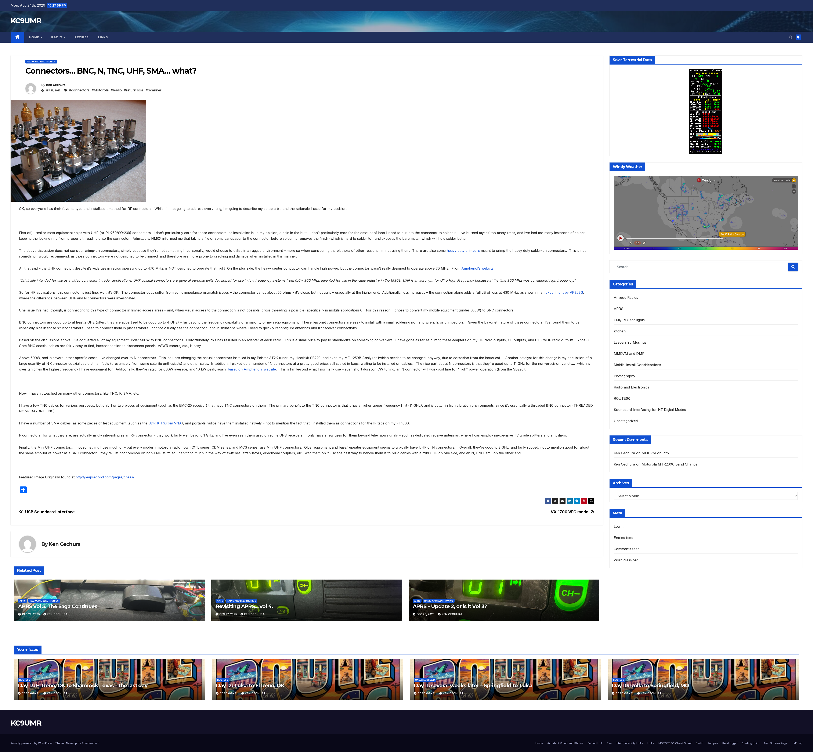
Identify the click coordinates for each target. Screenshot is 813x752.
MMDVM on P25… (657, 453)
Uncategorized (626, 421)
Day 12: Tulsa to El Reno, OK (250, 685)
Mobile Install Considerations (637, 365)
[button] (790, 37)
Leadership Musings (630, 342)
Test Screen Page (775, 743)
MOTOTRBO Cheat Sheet (675, 743)
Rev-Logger (730, 743)
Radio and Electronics (41, 61)
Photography (624, 376)
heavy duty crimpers (463, 250)
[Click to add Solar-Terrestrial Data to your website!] (705, 111)
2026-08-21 (31, 693)
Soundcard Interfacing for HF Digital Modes (650, 410)
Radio (57, 37)
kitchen (620, 331)
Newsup (71, 743)
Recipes (82, 37)
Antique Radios (626, 297)
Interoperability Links (629, 743)
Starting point (750, 743)
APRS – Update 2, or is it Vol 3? (450, 606)
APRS (22, 600)
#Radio (116, 90)
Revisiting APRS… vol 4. (244, 606)
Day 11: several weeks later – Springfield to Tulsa (473, 685)
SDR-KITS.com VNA (165, 423)
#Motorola (100, 90)
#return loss (134, 90)
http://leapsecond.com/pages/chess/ (105, 477)
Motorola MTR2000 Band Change (670, 464)
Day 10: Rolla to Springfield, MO (650, 685)
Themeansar (90, 743)
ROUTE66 (622, 398)
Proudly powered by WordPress (32, 743)
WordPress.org (626, 560)
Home (34, 37)
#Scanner (154, 90)
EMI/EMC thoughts (629, 320)
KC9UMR (26, 20)
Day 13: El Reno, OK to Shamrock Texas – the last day (82, 685)
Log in (619, 526)
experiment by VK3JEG (564, 292)
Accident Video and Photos (565, 743)
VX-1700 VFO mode (569, 512)
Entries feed (623, 538)
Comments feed (627, 549)
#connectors (79, 90)
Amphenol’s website (477, 268)
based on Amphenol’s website (252, 369)
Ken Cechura (55, 85)
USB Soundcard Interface (50, 512)
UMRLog (797, 743)
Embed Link (595, 743)
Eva (609, 743)
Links (103, 37)
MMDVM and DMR (629, 353)
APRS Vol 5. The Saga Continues (57, 606)
